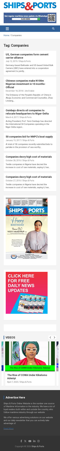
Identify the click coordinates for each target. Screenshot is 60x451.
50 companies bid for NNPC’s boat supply (29, 136)
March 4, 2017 (12, 117)
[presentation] (50, 337)
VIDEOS (10, 337)
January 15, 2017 (13, 140)
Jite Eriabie (29, 91)
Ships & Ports (25, 61)
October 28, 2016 (13, 160)
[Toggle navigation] (7, 28)
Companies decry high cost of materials (29, 156)
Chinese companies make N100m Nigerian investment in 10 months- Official (25, 84)
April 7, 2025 (12, 382)
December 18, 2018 (14, 91)
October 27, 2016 (13, 180)
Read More (9, 428)
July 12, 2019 (11, 61)
